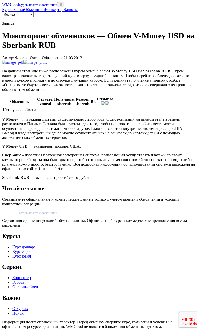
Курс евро (21, 251)
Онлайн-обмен (25, 287)
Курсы (7, 9)
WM (29, 4)
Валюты (70, 9)
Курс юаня (21, 256)
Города (18, 282)
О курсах (20, 308)
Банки (18, 9)
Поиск (18, 313)
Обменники (34, 9)
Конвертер (54, 9)
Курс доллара (24, 247)
